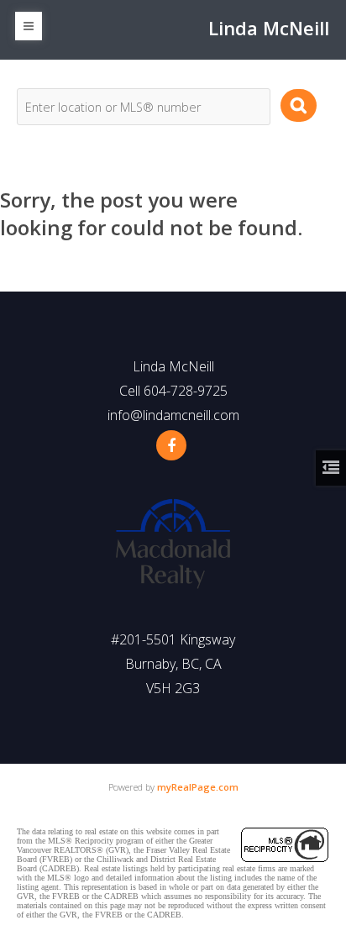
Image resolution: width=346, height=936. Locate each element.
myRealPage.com (198, 787)
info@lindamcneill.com (173, 415)
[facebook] (171, 445)
